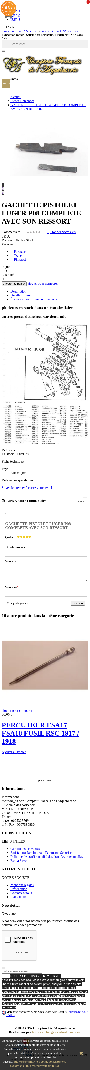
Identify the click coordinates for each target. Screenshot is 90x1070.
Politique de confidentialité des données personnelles (46, 856)
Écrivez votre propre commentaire (33, 299)
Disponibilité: (11, 240)
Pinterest (19, 259)
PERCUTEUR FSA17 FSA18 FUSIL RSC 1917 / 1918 (40, 733)
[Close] (85, 497)
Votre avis (11, 561)
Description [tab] (18, 291)
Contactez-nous (21, 893)
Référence (9, 450)
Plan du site (18, 897)
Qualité (9, 537)
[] (3, 51)
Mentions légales (22, 885)
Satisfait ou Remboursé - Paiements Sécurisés (41, 853)
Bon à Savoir (19, 860)
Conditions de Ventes (25, 849)
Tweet (17, 255)
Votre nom (11, 587)
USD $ (15, 19)
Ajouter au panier (14, 283)
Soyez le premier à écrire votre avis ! (27, 487)
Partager (19, 251)
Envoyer (78, 603)
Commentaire (11, 232)
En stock (8, 454)
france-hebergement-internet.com (56, 1032)
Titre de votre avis (15, 547)
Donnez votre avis (63, 232)
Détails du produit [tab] (22, 295)
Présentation (18, 889)
